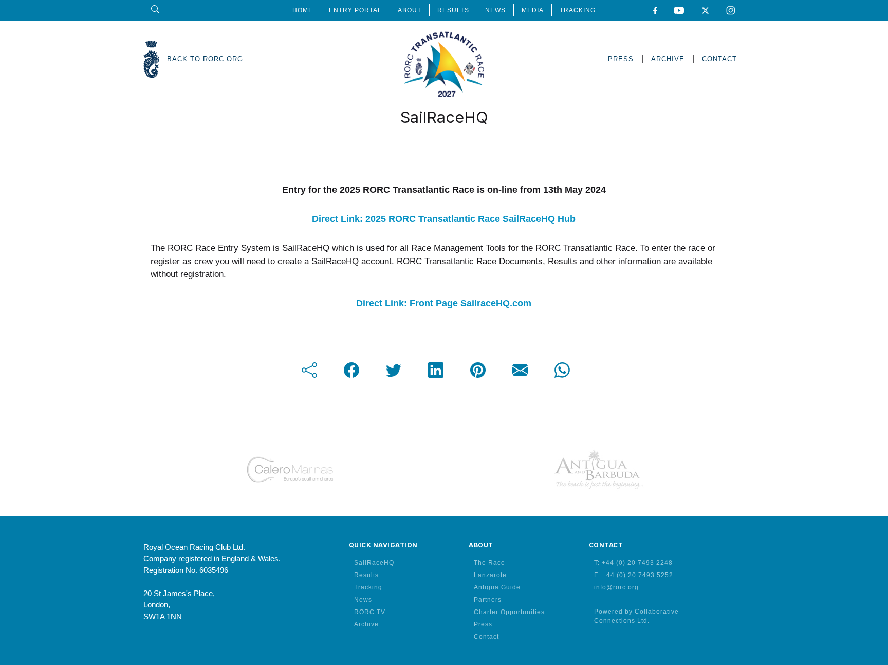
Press (483, 624)
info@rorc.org (616, 587)
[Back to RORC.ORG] (151, 59)
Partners (488, 599)
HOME (302, 10)
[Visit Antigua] (598, 469)
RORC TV (369, 612)
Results (366, 575)
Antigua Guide (497, 587)
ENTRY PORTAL (355, 10)
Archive (366, 624)
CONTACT (719, 59)
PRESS (621, 59)
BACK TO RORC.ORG (205, 59)
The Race (489, 562)
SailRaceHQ (374, 562)
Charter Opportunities (509, 612)
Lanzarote (490, 575)
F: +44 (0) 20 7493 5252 (633, 575)
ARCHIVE (667, 59)
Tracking (368, 587)
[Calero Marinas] (289, 469)
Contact (486, 636)
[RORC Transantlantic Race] (444, 59)
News (363, 599)
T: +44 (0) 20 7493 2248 (633, 562)
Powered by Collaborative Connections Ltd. (636, 616)
